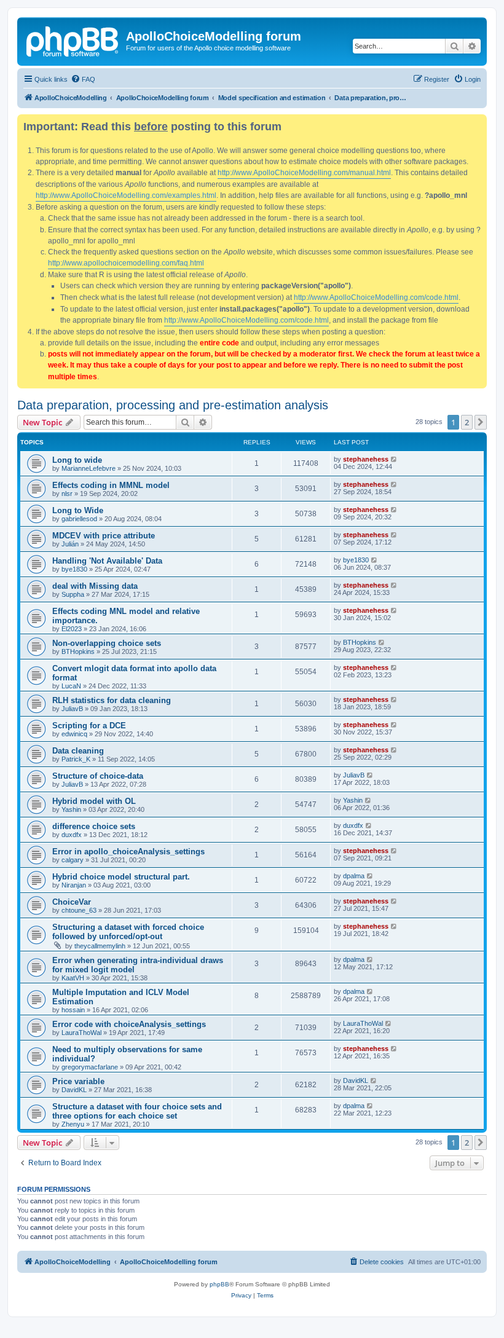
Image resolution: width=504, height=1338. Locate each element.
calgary (72, 860)
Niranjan (73, 885)
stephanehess (365, 459)
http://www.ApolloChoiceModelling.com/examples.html (126, 195)
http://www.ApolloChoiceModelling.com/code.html (376, 297)
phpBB (219, 1284)
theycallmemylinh (99, 946)
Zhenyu (72, 1124)
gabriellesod (79, 518)
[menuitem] (83, 79)
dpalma (353, 876)
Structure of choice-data (97, 776)
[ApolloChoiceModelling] (73, 40)
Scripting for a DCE (89, 725)
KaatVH (72, 978)
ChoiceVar (71, 902)
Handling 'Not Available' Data (107, 560)
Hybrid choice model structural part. (121, 876)
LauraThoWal (81, 1032)
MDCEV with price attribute (103, 535)
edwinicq (74, 734)
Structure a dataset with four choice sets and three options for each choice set (137, 1111)
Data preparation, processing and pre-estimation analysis (172, 405)
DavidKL (74, 1089)
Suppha (72, 594)
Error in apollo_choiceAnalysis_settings (128, 851)
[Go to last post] (394, 459)
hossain (73, 1009)
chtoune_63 (78, 910)
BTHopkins (78, 651)
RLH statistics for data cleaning (111, 700)
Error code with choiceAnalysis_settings (129, 1024)
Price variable (78, 1081)
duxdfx (71, 834)
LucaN (71, 686)
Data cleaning (78, 750)
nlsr (67, 493)
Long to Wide (77, 510)
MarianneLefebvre (88, 468)
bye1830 (74, 569)
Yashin (71, 809)
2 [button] (467, 422)
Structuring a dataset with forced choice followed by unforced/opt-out (128, 932)
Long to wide (77, 460)
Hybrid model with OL (94, 801)
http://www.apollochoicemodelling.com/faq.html (126, 263)
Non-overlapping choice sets (106, 643)
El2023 (71, 628)
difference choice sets (93, 826)
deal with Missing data (95, 586)
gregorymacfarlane (89, 1067)
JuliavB (72, 708)
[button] (480, 422)
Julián (70, 544)
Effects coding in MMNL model (111, 485)
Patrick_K (75, 759)
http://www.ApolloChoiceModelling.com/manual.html (304, 172)
